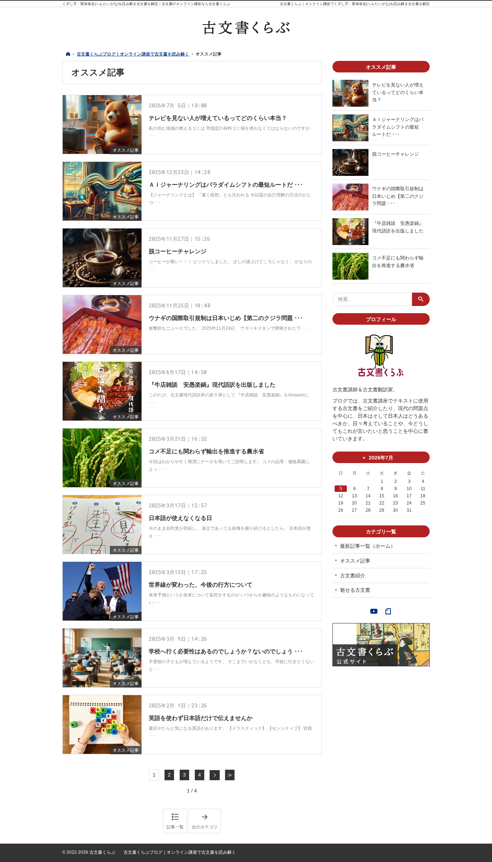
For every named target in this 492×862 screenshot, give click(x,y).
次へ (215, 775)
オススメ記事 (126, 150)
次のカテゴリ (206, 821)
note (388, 610)
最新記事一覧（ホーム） (367, 546)
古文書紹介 (352, 575)
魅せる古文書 (355, 590)
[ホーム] (68, 53)
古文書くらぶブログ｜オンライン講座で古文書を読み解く (180, 852)
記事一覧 (175, 827)
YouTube (373, 610)
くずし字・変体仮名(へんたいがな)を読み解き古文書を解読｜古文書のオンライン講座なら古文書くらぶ (146, 4)
